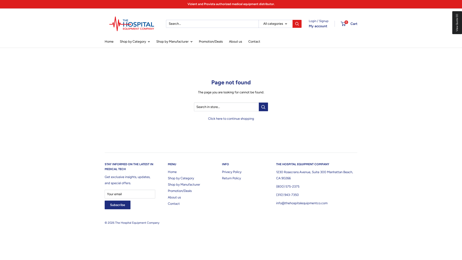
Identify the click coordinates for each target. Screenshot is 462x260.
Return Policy (231, 178)
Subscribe (117, 205)
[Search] (297, 24)
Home (109, 42)
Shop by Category (133, 42)
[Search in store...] (263, 107)
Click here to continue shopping (231, 119)
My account (318, 26)
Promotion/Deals (211, 42)
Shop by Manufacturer (172, 42)
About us (235, 42)
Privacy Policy (231, 172)
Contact (254, 42)
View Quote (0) (457, 22)
